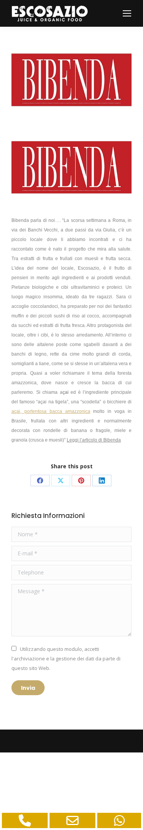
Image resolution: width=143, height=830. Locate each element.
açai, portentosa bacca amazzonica (50, 411)
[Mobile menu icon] (127, 13)
